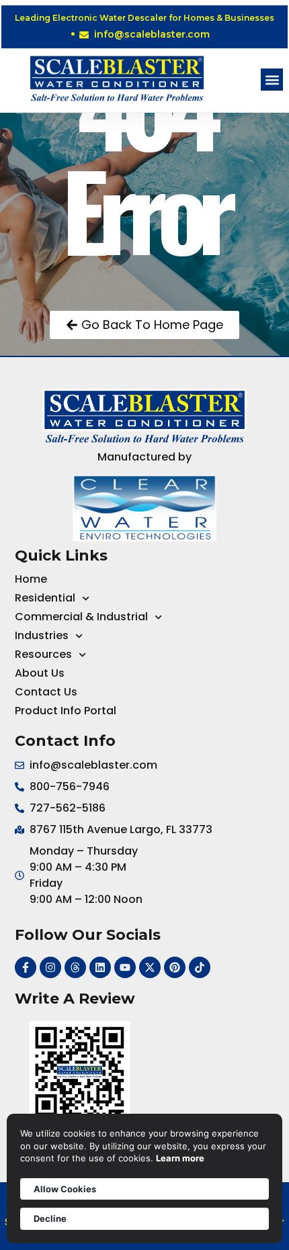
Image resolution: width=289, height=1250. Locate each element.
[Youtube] (125, 967)
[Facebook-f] (25, 967)
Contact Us (46, 692)
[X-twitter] (150, 967)
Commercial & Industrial (81, 616)
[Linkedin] (100, 967)
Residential (45, 598)
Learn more (180, 1158)
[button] (272, 79)
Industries (42, 635)
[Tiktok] (199, 967)
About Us (40, 673)
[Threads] (75, 967)
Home (31, 579)
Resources (43, 654)
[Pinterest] (174, 967)
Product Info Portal (65, 710)
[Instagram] (50, 967)
